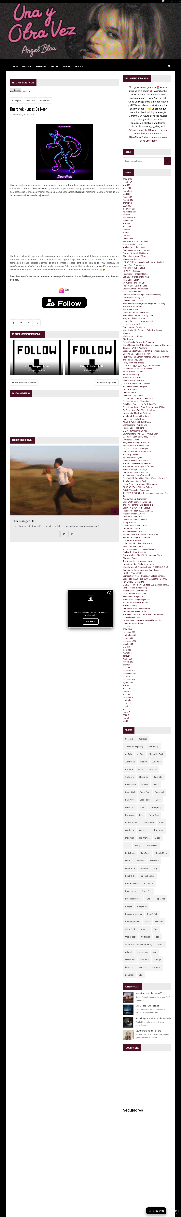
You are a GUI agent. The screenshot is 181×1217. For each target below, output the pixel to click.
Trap (157, 937)
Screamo (159, 922)
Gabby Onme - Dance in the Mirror (137, 354)
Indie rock (30, 100)
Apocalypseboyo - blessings (135, 469)
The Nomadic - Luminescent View (137, 561)
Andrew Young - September (135, 499)
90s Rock (143, 739)
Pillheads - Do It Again (132, 457)
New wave (154, 861)
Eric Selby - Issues (130, 454)
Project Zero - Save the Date (135, 286)
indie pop (16, 100)
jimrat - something (131, 374)
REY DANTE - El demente (133, 582)
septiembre (129, 218)
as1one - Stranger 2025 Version (136, 537)
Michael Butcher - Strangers (135, 386)
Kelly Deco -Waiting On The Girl (136, 443)
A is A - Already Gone (132, 292)
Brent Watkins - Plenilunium (135, 425)
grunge (157, 960)
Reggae (128, 906)
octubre (128, 215)
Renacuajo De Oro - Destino (135, 520)
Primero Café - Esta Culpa (134, 327)
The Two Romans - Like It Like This (138, 505)
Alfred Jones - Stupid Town (134, 256)
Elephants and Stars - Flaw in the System (140, 534)
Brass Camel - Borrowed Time (136, 446)
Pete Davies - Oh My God (133, 297)
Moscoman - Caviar (131, 259)
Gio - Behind (128, 339)
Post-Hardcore (131, 883)
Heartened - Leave (131, 440)
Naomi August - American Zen (149, 993)
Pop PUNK (129, 876)
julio (126, 185)
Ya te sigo (173, 1211)
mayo (127, 191)
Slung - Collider (129, 523)
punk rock (129, 975)
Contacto (79, 66)
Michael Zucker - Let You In (134, 531)
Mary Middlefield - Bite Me (134, 318)
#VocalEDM (156, 133)
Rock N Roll (152, 914)
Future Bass (153, 815)
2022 (126, 694)
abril (127, 194)
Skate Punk (130, 929)
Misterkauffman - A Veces (134, 514)
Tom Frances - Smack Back (134, 481)
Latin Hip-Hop (152, 845)
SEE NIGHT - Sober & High (134, 268)
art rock (128, 952)
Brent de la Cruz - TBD (132, 517)
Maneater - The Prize (132, 377)
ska (140, 975)
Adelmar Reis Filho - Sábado (135, 247)
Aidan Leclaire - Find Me (133, 380)
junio (127, 188)
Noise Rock (130, 868)
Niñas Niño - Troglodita (133, 597)
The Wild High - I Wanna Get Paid (137, 463)
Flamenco (129, 815)
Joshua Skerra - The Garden (135, 525)
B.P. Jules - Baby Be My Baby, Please (139, 437)
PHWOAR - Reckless (131, 271)
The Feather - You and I (133, 360)
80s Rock (129, 739)
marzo (127, 197)
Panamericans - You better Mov (136, 250)
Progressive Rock (132, 899)
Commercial (130, 784)
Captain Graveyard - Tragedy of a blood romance (144, 576)
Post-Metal (148, 883)
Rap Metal (160, 899)
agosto (127, 182)
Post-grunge (130, 891)
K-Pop (137, 845)
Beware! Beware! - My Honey (135, 253)
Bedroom (153, 769)
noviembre (129, 212)
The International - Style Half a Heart (139, 466)
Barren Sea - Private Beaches (135, 472)
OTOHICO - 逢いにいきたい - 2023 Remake (141, 366)
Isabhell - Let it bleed (132, 617)
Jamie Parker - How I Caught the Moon (140, 484)
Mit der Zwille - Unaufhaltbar (135, 591)
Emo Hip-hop (155, 807)
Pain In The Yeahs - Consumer (136, 490)
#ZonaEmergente (138, 130)
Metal (127, 861)
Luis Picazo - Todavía (132, 540)
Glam (161, 823)
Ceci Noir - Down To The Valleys (136, 508)
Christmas (143, 777)
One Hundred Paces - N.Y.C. (135, 611)
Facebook (26, 66)
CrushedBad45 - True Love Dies (136, 383)
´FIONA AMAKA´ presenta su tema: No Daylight (143, 262)
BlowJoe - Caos (129, 558)
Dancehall (159, 792)
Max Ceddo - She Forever (147, 1006)
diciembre (129, 209)
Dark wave (129, 800)
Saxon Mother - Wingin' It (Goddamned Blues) (142, 555)
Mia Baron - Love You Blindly (135, 602)
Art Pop (143, 762)
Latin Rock (45, 100)
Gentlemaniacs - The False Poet (136, 608)
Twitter (55, 66)
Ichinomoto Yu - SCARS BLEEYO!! (137, 369)
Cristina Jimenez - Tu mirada (135, 460)
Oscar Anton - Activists (133, 623)
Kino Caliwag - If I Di (24, 521)
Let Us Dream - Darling (132, 324)
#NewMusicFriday (138, 137)
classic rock (142, 952)
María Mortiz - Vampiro (133, 306)
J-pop (157, 838)
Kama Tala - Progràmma (133, 265)
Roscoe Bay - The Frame (133, 428)
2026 (127, 179)
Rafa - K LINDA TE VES (133, 546)
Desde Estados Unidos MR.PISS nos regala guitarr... (145, 351)
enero (127, 203)
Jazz (127, 845)
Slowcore (145, 929)
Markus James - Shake (133, 336)
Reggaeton (142, 906)
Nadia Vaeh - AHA (130, 309)
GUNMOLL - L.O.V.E (131, 528)
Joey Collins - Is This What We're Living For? (142, 321)
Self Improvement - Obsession (136, 401)
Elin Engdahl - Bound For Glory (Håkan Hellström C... (146, 478)
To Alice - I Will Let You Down (135, 348)
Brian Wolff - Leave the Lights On (137, 502)
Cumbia (144, 784)
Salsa (147, 922)
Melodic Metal (161, 853)
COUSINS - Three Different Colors (137, 487)
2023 (127, 668)
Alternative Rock (156, 754)
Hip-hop (142, 830)
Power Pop (146, 891)
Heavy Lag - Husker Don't (134, 419)
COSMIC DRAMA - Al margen (135, 448)
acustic (161, 944)
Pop (155, 868)
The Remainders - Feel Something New (139, 549)
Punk (148, 899)
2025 (127, 206)
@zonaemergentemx (145, 87)
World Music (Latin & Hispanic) (138, 944)
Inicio (15, 66)
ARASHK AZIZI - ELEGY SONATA (137, 422)
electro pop (130, 960)
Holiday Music (158, 830)
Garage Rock (148, 823)
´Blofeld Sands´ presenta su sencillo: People (141, 620)
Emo (142, 807)
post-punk (156, 967)
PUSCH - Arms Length (132, 573)
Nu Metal (144, 868)
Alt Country (153, 746)
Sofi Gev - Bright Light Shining (136, 277)
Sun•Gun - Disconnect (132, 244)
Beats (140, 769)
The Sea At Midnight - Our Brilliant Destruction (143, 614)
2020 (126, 715)
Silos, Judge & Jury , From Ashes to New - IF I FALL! (145, 407)
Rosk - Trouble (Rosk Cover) (135, 588)
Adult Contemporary (134, 746)
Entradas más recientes (25, 382)
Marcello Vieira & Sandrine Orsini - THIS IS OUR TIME (145, 567)
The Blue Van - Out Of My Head (136, 475)
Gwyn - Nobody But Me (133, 395)
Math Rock (144, 853)
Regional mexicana (133, 914)
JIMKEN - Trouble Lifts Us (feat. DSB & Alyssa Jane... (146, 585)
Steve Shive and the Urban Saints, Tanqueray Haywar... (147, 345)
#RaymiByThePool (157, 130)
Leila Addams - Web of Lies (134, 594)
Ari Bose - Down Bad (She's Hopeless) (139, 410)
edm (155, 952)
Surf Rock (145, 937)
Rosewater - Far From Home (135, 274)
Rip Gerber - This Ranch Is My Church (139, 315)
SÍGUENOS (90, 621)
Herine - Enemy (129, 392)
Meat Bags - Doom (131, 280)
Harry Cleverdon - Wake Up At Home (138, 564)
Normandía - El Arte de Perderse (137, 413)
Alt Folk (128, 754)
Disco (158, 800)
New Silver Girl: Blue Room (148, 1031)
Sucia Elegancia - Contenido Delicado (153, 1018)
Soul (156, 929)
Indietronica (144, 838)
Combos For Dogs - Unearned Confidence (141, 570)
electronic (144, 960)
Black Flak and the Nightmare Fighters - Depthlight (145, 303)
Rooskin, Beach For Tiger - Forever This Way (142, 295)
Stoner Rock (130, 937)
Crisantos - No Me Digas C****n (136, 312)
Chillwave (129, 777)
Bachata (129, 769)
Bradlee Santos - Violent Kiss (135, 289)
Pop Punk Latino (147, 876)
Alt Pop (140, 754)
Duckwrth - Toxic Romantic (134, 552)
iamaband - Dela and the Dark (136, 416)
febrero (128, 200)
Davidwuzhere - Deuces (133, 300)
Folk (141, 815)
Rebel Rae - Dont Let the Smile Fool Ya (139, 404)
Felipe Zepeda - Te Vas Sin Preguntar (139, 342)
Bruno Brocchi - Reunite (133, 372)
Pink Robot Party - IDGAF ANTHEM (138, 511)
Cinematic (158, 777)
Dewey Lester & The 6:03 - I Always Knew (140, 434)
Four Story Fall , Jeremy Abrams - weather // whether (146, 357)
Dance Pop (144, 792)
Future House (131, 823)
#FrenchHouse (141, 133)
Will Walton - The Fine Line (134, 283)
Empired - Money (130, 605)
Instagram (41, 66)
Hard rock (129, 830)
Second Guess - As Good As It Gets (138, 398)
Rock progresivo (132, 922)
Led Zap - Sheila (130, 389)
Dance (156, 784)
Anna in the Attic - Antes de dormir (138, 451)
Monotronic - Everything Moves (136, 599)
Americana (130, 762)
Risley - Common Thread (133, 363)
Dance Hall (130, 792)
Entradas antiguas (105, 382)
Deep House (145, 800)
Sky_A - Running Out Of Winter (136, 431)
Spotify (66, 66)
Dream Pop (130, 807)
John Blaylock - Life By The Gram (137, 543)
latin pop (142, 967)
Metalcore (140, 861)
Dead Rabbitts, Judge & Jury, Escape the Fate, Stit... (145, 579)
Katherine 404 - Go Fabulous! (135, 241)
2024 (127, 629)
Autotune (156, 762)
